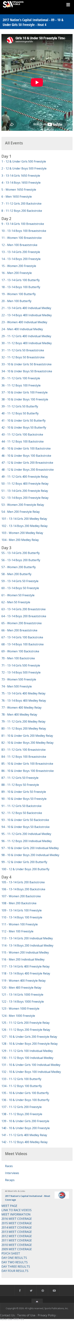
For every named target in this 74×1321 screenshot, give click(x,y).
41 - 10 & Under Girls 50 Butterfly (23, 420)
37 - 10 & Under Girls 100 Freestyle (24, 392)
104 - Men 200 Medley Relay (20, 540)
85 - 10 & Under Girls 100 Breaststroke (27, 764)
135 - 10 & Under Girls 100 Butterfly (25, 1093)
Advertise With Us (12, 1319)
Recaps (10, 1180)
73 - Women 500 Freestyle (18, 679)
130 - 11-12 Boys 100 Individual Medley (27, 1058)
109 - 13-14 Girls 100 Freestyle (21, 910)
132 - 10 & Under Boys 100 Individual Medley (31, 1072)
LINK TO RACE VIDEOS (16, 1210)
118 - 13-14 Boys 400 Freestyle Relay (25, 973)
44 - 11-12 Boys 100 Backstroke (22, 441)
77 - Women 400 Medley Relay (21, 708)
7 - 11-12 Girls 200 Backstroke (21, 204)
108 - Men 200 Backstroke (18, 903)
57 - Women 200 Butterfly (18, 567)
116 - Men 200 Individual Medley (23, 959)
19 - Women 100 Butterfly (18, 294)
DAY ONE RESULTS (14, 1258)
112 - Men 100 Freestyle (17, 931)
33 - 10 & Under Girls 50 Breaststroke (26, 364)
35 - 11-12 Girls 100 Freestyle (20, 378)
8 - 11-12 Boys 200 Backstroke (21, 211)
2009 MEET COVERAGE (16, 1249)
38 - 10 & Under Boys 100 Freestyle (24, 399)
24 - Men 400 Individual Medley (22, 329)
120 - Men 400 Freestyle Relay (21, 988)
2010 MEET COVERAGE (16, 1245)
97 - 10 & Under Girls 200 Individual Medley (30, 848)
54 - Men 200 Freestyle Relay (20, 512)
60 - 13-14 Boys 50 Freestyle (20, 588)
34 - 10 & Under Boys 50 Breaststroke (26, 371)
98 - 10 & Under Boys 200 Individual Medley (30, 855)
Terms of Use (26, 1315)
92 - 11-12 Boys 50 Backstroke (21, 813)
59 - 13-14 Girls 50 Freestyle (19, 581)
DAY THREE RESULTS (15, 1267)
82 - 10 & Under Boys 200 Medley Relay (27, 743)
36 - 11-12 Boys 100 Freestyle (21, 385)
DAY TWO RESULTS (14, 1262)
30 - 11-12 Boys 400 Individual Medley (26, 343)
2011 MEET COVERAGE (16, 1240)
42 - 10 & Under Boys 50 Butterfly (23, 427)
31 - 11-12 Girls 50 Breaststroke (22, 350)
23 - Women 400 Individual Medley (24, 322)
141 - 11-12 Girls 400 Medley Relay (24, 1135)
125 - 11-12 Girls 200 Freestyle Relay (25, 1023)
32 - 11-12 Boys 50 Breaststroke (23, 357)
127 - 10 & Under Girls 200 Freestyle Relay (29, 1037)
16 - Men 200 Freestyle (16, 273)
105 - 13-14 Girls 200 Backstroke (23, 882)
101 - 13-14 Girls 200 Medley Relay (24, 519)
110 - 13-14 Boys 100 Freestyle (21, 917)
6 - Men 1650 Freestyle (16, 197)
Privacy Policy (47, 1315)
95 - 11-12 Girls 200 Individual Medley (26, 834)
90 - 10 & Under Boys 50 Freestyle (24, 799)
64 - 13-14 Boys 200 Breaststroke (23, 616)
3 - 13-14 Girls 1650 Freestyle (20, 176)
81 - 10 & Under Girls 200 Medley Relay (27, 736)
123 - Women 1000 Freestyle (20, 1009)
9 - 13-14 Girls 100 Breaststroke (22, 224)
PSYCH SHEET (10, 1253)
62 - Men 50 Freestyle (15, 602)
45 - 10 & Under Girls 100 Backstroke (26, 448)
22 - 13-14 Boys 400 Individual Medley (26, 315)
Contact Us (7, 1315)
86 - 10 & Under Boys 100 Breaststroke (27, 771)
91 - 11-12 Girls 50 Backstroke (21, 806)
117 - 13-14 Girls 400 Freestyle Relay (25, 966)
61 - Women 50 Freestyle (17, 595)
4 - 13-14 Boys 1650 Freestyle (21, 183)
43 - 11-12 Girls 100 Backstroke (22, 434)
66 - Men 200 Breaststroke (19, 630)
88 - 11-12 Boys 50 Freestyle (20, 785)
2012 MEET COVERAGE (16, 1236)
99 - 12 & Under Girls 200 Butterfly (24, 862)
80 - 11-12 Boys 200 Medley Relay (23, 728)
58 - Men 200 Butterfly (16, 574)
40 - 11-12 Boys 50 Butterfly (20, 413)
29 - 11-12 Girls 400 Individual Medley (26, 336)
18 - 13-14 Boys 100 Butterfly (20, 287)
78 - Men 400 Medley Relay (19, 714)
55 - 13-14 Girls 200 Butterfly (20, 553)
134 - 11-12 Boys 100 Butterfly (21, 1086)
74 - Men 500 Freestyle (16, 686)
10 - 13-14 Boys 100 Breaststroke (23, 231)
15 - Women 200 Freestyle (18, 266)
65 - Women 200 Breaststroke (21, 623)
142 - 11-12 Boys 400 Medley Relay (24, 1142)
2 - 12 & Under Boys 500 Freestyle (24, 168)
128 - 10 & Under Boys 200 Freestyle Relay (29, 1044)
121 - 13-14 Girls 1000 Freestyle (22, 995)
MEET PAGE (9, 1206)
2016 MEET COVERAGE (16, 1219)
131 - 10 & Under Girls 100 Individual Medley (30, 1065)
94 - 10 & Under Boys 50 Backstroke (25, 827)
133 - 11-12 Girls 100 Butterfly (21, 1079)
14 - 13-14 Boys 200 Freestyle (21, 259)
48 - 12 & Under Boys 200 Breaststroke (27, 470)
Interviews (12, 1173)
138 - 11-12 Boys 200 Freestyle (21, 1114)
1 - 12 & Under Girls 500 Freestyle (23, 161)
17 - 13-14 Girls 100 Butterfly (20, 280)
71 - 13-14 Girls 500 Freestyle (20, 665)
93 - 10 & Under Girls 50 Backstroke (25, 820)
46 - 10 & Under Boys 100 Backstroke (26, 456)
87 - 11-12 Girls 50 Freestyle (19, 778)
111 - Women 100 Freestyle (19, 924)
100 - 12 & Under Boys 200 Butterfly (25, 869)
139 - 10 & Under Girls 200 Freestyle (25, 1121)
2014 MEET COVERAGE (16, 1227)
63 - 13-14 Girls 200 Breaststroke (23, 609)
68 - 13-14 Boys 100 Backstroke (22, 644)
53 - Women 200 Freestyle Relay (22, 505)
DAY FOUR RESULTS (14, 1271)
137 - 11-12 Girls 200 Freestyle (21, 1107)
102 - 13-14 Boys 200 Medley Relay (24, 526)
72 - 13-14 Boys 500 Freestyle (21, 672)
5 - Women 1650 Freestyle (18, 190)
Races (9, 1166)
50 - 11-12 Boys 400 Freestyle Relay (24, 484)
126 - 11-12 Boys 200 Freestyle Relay (25, 1030)
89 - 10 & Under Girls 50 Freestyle (23, 792)
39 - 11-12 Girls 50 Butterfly (19, 406)
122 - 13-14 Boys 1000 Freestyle (22, 1002)
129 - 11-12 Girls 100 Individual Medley (27, 1051)
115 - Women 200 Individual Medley (25, 952)
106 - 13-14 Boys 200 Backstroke (23, 889)
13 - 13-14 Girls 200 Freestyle (20, 252)
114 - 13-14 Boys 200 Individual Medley (27, 945)
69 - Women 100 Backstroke (20, 651)
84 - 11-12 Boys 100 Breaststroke (23, 757)
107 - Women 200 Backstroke (21, 896)
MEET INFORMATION (16, 1214)
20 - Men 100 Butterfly (16, 301)
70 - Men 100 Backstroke (18, 658)
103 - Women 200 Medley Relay (22, 533)
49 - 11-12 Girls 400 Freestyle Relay (24, 477)
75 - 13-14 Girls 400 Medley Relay (23, 693)
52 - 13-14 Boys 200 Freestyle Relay (24, 498)
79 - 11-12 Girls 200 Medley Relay (23, 721)
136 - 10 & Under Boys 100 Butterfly (25, 1100)
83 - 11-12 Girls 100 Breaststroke (23, 750)
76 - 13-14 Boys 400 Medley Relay (23, 701)
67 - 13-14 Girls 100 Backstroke (22, 637)
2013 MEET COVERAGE (16, 1232)
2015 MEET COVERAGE (16, 1223)
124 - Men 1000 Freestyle (18, 1016)
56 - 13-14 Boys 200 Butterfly (20, 560)
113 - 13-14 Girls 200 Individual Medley (27, 938)
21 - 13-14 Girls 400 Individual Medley (26, 308)
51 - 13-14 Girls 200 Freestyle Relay (24, 491)
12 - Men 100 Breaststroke (19, 245)
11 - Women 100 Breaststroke (21, 238)
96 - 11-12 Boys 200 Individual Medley (26, 841)
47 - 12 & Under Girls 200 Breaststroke (27, 463)
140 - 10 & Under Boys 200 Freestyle (25, 1128)
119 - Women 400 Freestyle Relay (23, 981)
